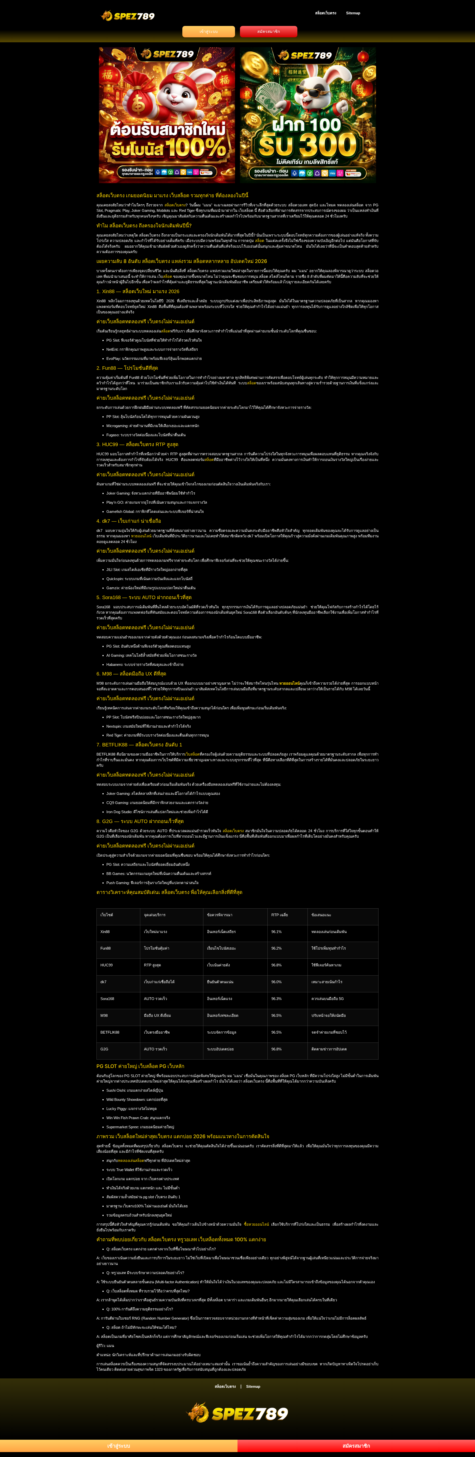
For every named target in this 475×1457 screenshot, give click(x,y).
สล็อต (259, 241)
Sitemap (353, 13)
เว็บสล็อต (192, 754)
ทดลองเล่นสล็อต (131, 1160)
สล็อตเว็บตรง (325, 13)
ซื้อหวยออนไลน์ (256, 1224)
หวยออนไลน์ (141, 536)
